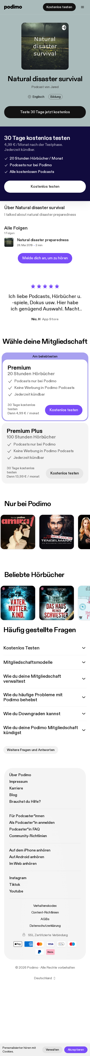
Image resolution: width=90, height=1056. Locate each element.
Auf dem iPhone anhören (29, 850)
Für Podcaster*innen (26, 816)
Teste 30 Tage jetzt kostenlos (45, 112)
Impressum (18, 781)
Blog (13, 795)
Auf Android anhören (26, 857)
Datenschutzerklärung (45, 926)
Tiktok (14, 884)
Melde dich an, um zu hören (45, 258)
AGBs (45, 919)
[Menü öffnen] (82, 7)
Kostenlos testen (59, 7)
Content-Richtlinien (45, 912)
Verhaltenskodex (45, 906)
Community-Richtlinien (28, 836)
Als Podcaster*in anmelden (32, 822)
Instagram (17, 878)
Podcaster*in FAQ (24, 829)
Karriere (16, 788)
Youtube (16, 891)
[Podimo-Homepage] (13, 7)
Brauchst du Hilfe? (25, 801)
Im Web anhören (22, 863)
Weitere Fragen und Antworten (31, 750)
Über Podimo (20, 775)
